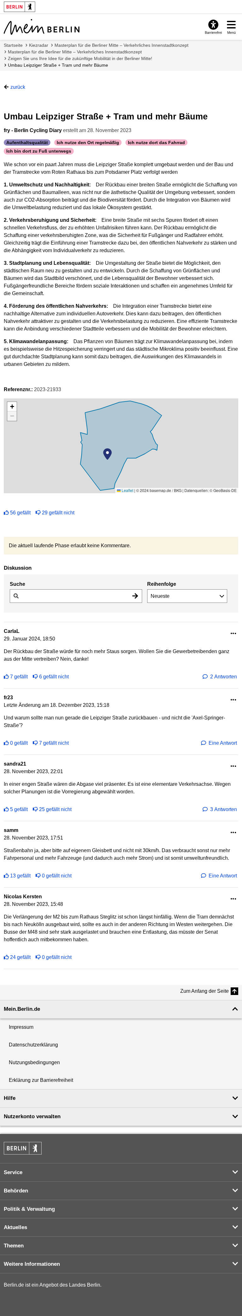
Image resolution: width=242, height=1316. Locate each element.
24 (20, 957)
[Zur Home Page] (41, 27)
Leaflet (127, 490)
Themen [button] (14, 1246)
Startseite (13, 45)
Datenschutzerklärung (33, 1044)
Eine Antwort (223, 743)
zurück (17, 87)
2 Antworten (223, 676)
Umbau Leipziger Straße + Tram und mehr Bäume (58, 65)
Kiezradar (38, 45)
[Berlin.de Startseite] (23, 1148)
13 (20, 875)
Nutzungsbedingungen (34, 1062)
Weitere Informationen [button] (32, 1264)
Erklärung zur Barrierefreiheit (41, 1080)
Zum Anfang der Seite (204, 991)
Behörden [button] (16, 1191)
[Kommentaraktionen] (233, 633)
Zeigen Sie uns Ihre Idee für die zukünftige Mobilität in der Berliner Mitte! (80, 58)
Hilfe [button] (9, 1098)
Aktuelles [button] (15, 1227)
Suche (17, 584)
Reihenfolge (161, 584)
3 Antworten (223, 809)
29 (58, 512)
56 (20, 512)
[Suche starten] (135, 596)
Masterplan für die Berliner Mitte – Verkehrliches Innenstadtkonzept (121, 45)
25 (55, 809)
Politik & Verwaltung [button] (29, 1209)
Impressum (21, 1027)
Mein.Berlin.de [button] (22, 1009)
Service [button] (13, 1172)
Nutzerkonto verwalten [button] (32, 1116)
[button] (107, 454)
